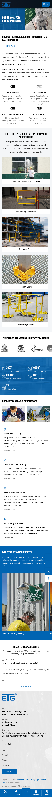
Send (8, 771)
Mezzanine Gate (25, 249)
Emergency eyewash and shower (26, 181)
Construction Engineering (13, 633)
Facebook (16, 794)
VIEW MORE (10, 46)
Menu (45, 4)
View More (8, 450)
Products (36, 794)
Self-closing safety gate (26, 211)
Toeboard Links (25, 287)
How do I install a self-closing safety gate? (20, 663)
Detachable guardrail (25, 324)
